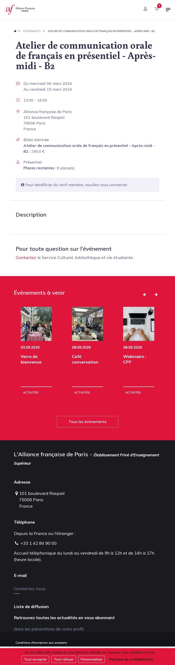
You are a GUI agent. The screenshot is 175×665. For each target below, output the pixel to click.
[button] (144, 294)
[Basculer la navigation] (168, 11)
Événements (32, 31)
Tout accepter (35, 659)
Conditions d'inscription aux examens (41, 643)
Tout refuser (64, 659)
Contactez (26, 257)
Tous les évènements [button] (87, 421)
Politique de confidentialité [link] (131, 659)
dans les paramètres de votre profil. (49, 629)
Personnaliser (91, 659)
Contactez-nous (30, 588)
